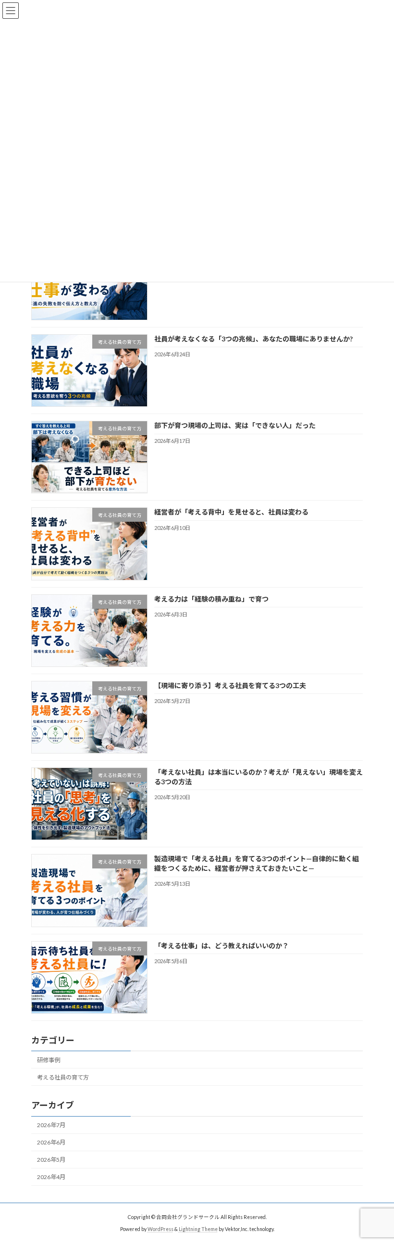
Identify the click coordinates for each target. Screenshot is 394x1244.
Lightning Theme (198, 1229)
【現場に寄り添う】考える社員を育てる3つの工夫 (230, 685)
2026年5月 (51, 1160)
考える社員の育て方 (63, 1077)
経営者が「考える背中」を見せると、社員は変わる (231, 512)
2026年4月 (51, 1177)
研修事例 (48, 1060)
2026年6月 (51, 1142)
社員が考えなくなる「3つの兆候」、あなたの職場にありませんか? (253, 339)
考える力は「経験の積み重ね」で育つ (211, 599)
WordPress (160, 1229)
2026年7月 (51, 1125)
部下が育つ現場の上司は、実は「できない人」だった (235, 425)
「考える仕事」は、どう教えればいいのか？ (221, 946)
